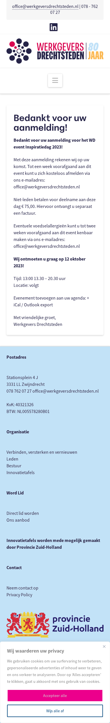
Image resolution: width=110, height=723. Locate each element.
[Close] (104, 646)
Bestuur (13, 466)
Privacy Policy (19, 595)
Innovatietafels (20, 472)
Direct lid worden (22, 513)
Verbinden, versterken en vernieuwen (41, 452)
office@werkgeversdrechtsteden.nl (45, 6)
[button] (55, 80)
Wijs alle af (55, 710)
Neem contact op (22, 588)
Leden (12, 459)
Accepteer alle (55, 695)
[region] (55, 682)
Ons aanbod (18, 520)
